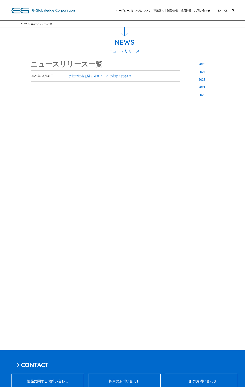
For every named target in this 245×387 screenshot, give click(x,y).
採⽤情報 (186, 10)
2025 (201, 64)
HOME (24, 23)
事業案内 (159, 10)
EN (219, 10)
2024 (201, 72)
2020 (201, 95)
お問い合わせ (202, 10)
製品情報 (172, 10)
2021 (201, 87)
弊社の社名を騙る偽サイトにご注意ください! (81, 76)
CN (226, 10)
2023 (201, 79)
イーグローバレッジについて (133, 10)
